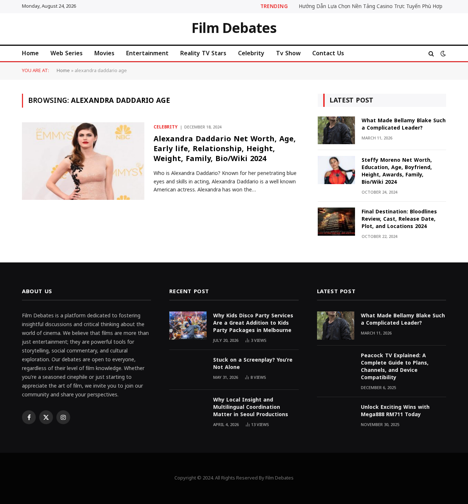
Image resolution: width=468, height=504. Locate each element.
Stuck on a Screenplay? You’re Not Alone (252, 363)
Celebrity (251, 53)
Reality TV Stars (203, 53)
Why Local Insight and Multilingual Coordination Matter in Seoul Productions (250, 407)
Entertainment (147, 53)
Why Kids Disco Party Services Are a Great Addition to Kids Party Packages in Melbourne (253, 323)
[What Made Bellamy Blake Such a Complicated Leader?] (336, 130)
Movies (104, 53)
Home (30, 53)
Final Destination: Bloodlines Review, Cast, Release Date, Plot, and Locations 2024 (399, 219)
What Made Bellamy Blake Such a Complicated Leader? (404, 124)
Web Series (66, 53)
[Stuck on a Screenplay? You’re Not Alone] (188, 370)
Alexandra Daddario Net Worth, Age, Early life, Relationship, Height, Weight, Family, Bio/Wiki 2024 (225, 149)
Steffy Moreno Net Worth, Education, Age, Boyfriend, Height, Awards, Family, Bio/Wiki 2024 (397, 171)
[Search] (431, 53)
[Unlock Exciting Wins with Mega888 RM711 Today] (335, 417)
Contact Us (328, 53)
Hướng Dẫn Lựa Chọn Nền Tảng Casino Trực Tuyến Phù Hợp (370, 6)
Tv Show (288, 53)
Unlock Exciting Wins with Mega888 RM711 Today (395, 411)
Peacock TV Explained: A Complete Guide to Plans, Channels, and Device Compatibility (395, 366)
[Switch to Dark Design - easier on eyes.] (442, 54)
